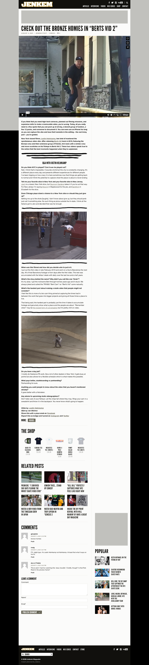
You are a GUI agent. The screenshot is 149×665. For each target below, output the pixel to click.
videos (31, 420)
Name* (23, 597)
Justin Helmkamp (48, 138)
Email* (23, 604)
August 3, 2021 (27, 33)
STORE (82, 649)
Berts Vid (58, 141)
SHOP (118, 6)
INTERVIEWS (95, 6)
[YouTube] (120, 2)
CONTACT (125, 6)
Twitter (66, 416)
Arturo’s (45, 187)
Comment (25, 582)
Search (22, 654)
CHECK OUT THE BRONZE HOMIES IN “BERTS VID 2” (69, 28)
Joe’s (23, 184)
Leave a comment (29, 579)
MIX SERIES (111, 6)
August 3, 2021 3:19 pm (38, 536)
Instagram (55, 416)
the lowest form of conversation (45, 308)
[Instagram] (115, 2)
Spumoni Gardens (57, 184)
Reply (32, 541)
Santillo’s (75, 187)
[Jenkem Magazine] (36, 4)
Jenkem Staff (41, 33)
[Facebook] (109, 2)
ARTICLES (86, 6)
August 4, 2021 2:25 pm (38, 565)
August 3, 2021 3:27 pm (38, 549)
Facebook (51, 413)
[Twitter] (112, 2)
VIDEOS (103, 6)
